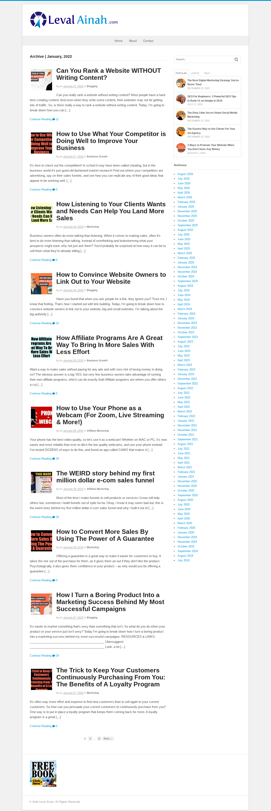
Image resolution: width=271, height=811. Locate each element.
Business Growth (97, 156)
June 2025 (184, 239)
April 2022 (184, 406)
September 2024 (188, 281)
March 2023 (185, 364)
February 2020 (186, 527)
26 (57, 517)
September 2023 (188, 337)
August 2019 (185, 555)
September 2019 (188, 551)
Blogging (92, 86)
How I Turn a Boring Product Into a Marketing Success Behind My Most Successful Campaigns (110, 601)
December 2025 (187, 211)
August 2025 (185, 229)
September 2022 (188, 383)
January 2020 (186, 532)
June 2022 (184, 397)
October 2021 (186, 434)
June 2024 (184, 295)
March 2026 (185, 197)
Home (119, 41)
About (133, 41)
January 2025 (186, 262)
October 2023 (186, 332)
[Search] (236, 59)
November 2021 (187, 430)
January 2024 (186, 318)
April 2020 (184, 518)
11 (57, 119)
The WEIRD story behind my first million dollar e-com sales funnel (105, 477)
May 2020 (184, 513)
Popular (181, 73)
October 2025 (186, 220)
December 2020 (187, 481)
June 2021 (184, 453)
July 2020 (183, 504)
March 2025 (185, 253)
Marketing (93, 227)
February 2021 (186, 472)
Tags (207, 73)
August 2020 (185, 499)
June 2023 (184, 350)
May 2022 (184, 402)
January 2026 (186, 206)
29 (57, 655)
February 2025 (186, 257)
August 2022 (185, 388)
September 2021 (188, 439)
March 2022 (185, 411)
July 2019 (183, 560)
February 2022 (186, 416)
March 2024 (185, 309)
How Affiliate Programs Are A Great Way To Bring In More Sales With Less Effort (109, 344)
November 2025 (187, 216)
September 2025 (188, 225)
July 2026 (183, 178)
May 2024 (184, 299)
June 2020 (184, 509)
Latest (195, 73)
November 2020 (187, 485)
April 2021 (184, 462)
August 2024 (185, 285)
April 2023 (184, 360)
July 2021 (183, 448)
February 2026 (186, 202)
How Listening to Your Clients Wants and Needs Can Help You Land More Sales (111, 211)
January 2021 (186, 476)
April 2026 (184, 192)
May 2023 (184, 355)
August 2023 (185, 341)
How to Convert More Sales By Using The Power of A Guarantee (105, 535)
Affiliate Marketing (98, 430)
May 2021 (184, 458)
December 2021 (187, 425)
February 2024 (186, 313)
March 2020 (185, 523)
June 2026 (184, 183)
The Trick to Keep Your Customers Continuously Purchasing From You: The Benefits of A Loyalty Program (110, 677)
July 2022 (183, 392)
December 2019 (187, 537)
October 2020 (186, 490)
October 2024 (186, 276)
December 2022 (187, 378)
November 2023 (187, 327)
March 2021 (185, 467)
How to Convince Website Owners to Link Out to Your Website (111, 278)
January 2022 (186, 420)
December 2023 (187, 323)
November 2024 (187, 271)
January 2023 (186, 374)
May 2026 (184, 188)
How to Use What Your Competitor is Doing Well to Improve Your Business (111, 140)
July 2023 (183, 346)
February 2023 (186, 369)
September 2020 (188, 495)
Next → (108, 738)
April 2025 (184, 248)
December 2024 (187, 267)
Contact (148, 41)
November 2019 (187, 541)
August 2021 (185, 444)
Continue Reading (40, 119)
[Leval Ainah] (75, 27)
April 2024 (184, 304)
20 (57, 458)
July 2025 (183, 234)
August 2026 (185, 174)
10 (57, 323)
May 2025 (184, 243)
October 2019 (186, 546)
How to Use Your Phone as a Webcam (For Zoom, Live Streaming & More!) (110, 415)
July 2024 (183, 290)
